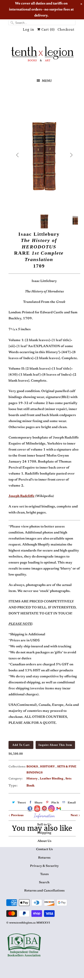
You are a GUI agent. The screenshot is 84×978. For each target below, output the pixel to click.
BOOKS (32, 766)
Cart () (47, 30)
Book (30, 785)
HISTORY (48, 766)
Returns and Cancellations (44, 890)
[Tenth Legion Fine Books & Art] (42, 55)
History (32, 778)
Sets (68, 778)
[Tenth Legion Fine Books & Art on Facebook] (30, 808)
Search (44, 882)
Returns (44, 857)
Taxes (44, 874)
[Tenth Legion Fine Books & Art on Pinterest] (44, 808)
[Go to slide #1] (44, 220)
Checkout (66, 30)
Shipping (44, 833)
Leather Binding (52, 778)
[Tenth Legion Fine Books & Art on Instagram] (51, 808)
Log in (28, 30)
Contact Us (44, 849)
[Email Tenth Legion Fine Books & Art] (58, 808)
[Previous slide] (17, 155)
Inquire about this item (55, 745)
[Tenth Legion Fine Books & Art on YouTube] (37, 808)
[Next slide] (71, 155)
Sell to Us (44, 824)
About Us (44, 841)
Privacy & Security (44, 866)
